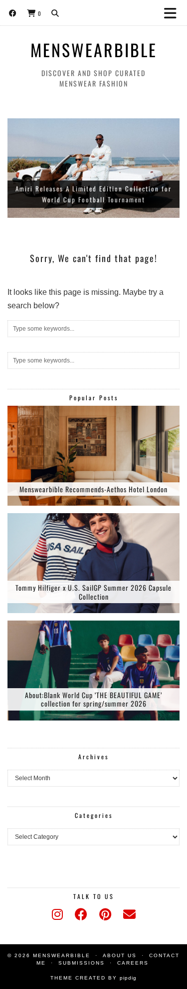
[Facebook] (13, 12)
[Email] (129, 914)
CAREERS (133, 963)
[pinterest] (105, 914)
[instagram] (57, 914)
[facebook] (81, 914)
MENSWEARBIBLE (93, 49)
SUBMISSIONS (81, 963)
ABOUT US (120, 955)
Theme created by (93, 978)
